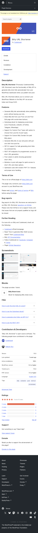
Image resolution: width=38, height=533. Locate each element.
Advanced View (7, 389)
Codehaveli (17, 42)
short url (33, 380)
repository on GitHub (24, 205)
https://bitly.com (27, 179)
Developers (5, 482)
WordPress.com (8, 491)
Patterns (22, 470)
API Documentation (14, 237)
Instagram (29, 240)
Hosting (4, 467)
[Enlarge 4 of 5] (34, 256)
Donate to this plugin (8, 449)
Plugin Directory (6, 8)
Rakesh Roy (9, 347)
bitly (18, 380)
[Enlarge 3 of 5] (16, 274)
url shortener (32, 384)
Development (8, 69)
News (3, 463)
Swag (22, 485)
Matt (4, 494)
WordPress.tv (7, 485)
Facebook (22, 240)
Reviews (6, 60)
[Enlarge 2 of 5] (16, 265)
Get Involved (24, 476)
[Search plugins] (20, 19)
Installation (7, 65)
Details (6, 55)
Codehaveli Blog (18, 234)
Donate (23, 482)
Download (6, 49)
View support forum (8, 433)
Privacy (4, 470)
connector (23, 380)
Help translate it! (33, 13)
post (28, 380)
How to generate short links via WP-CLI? (15, 317)
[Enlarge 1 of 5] (16, 256)
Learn (3, 476)
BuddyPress (6, 500)
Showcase (23, 460)
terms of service (23, 190)
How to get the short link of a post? (13, 306)
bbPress (5, 497)
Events (22, 479)
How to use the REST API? (11, 323)
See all (34, 420)
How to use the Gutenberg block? (13, 311)
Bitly (32, 190)
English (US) (32, 376)
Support (6, 74)
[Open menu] (35, 2)
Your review (5, 420)
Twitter (8, 242)
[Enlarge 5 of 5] (34, 266)
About (4, 460)
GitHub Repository (15, 245)
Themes (22, 463)
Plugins (22, 467)
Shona (8, 508)
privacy (12, 190)
